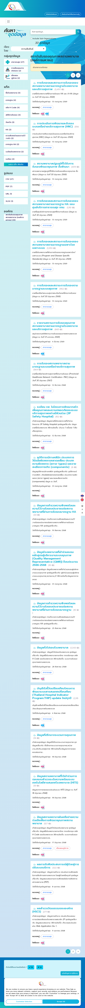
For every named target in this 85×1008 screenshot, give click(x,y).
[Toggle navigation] (8, 21)
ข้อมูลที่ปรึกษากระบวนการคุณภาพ (56, 735)
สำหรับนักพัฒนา (51, 14)
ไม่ (40, 967)
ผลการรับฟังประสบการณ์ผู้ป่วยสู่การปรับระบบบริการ (55, 866)
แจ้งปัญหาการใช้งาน (70, 973)
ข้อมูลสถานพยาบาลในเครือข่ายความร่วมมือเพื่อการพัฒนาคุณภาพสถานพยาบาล (55, 820)
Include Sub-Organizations (44, 38)
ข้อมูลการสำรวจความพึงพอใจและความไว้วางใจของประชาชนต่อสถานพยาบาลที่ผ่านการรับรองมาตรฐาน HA (54, 508)
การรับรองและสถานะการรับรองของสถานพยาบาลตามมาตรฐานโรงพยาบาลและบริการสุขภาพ (55, 86)
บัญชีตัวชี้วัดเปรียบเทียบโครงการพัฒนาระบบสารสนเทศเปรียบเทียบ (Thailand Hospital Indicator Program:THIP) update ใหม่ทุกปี (53, 693)
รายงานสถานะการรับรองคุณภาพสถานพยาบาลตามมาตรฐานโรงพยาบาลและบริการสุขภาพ (55, 326)
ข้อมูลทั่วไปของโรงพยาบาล (53, 648)
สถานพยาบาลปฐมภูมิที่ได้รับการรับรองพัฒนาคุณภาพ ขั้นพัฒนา (53, 165)
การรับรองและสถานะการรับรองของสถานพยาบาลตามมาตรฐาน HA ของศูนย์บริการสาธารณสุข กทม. (55, 204)
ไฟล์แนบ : (36, 113)
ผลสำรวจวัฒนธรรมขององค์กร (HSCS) (52, 910)
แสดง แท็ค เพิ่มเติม (16, 164)
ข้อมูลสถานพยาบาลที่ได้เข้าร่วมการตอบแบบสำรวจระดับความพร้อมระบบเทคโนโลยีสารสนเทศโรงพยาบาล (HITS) (55, 779)
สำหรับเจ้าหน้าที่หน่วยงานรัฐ (71, 14)
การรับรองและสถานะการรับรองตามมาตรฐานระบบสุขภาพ (55, 287)
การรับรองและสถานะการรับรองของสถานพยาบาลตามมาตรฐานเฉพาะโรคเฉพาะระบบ (55, 244)
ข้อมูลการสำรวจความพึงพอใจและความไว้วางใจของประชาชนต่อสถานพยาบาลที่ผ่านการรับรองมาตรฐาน (54, 606)
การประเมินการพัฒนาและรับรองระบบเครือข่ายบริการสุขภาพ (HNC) (53, 125)
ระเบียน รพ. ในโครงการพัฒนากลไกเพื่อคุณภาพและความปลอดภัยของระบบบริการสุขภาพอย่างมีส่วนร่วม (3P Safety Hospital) (55, 411)
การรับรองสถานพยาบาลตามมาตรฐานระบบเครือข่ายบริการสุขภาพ (53, 365)
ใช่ (32, 967)
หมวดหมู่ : (36, 107)
